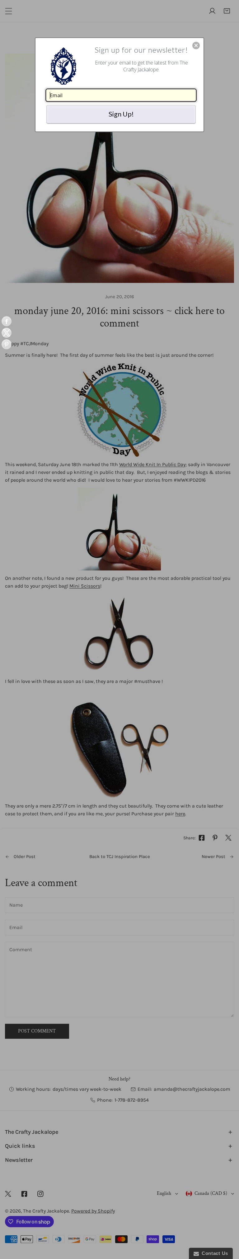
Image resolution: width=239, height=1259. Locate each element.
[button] (196, 45)
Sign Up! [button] (121, 114)
